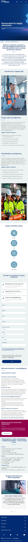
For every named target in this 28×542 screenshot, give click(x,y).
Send (12, 361)
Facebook (3, 534)
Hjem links (4, 517)
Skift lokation (16, 538)
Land (3, 337)
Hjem (2, 41)
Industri (3, 332)
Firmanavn (4, 321)
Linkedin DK (17, 534)
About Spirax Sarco (6, 530)
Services (3, 526)
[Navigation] (26, 2)
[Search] (21, 2)
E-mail (3, 316)
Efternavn (3, 310)
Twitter (10, 534)
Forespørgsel (4, 342)
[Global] (17, 2)
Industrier (3, 523)
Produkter (3, 520)
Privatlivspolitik (11, 357)
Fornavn (3, 305)
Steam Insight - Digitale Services (13, 496)
